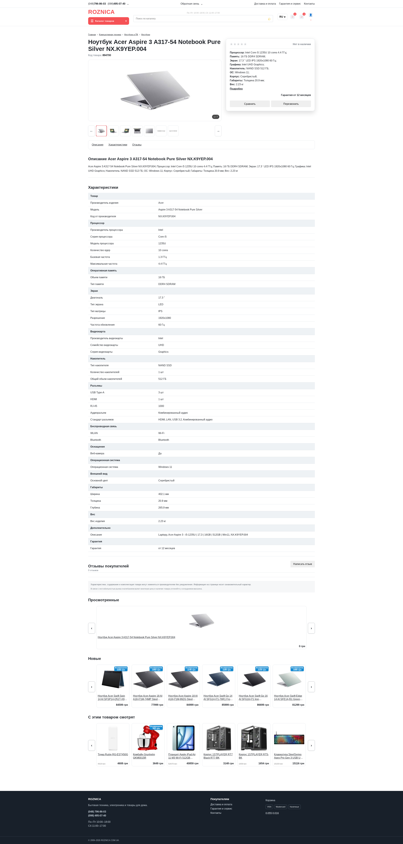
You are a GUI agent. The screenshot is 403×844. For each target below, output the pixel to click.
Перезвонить (291, 104)
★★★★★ (238, 44)
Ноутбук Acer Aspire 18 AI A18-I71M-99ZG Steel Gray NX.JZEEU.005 (183, 698)
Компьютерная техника (110, 34)
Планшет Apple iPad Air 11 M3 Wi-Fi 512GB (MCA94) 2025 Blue (182, 756)
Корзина (270, 800)
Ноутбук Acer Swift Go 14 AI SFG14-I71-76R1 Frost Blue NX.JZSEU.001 (218, 698)
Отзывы (137, 144)
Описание (97, 144)
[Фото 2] (113, 131)
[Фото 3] (125, 131)
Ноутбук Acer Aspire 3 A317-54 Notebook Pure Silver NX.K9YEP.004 (136, 637)
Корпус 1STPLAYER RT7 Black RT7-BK (218, 756)
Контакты (309, 3)
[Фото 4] (137, 131)
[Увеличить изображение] (154, 90)
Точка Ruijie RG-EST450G (113, 754)
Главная (92, 34)
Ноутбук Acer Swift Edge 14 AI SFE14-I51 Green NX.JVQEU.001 (288, 698)
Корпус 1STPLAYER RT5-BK (254, 756)
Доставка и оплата (265, 3)
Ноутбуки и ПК (131, 34)
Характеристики (117, 144)
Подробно (236, 88)
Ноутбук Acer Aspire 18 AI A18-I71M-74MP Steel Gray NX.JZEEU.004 (147, 698)
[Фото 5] (149, 131)
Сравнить (249, 104)
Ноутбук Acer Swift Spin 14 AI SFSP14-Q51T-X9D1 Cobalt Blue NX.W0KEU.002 (113, 698)
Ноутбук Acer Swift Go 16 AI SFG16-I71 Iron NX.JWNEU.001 (253, 698)
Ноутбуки (145, 34)
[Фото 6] (161, 131)
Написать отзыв (302, 564)
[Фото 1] (101, 131)
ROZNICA (101, 12)
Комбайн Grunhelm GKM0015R (144, 756)
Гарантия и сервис (290, 3)
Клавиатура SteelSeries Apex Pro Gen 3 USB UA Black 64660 (288, 756)
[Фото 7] (173, 131)
